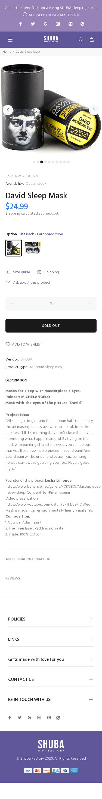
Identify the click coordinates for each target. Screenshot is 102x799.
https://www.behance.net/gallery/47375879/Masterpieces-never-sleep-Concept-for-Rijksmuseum (53, 490)
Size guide (21, 272)
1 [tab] (34, 162)
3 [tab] (41, 162)
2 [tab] (37, 162)
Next (94, 110)
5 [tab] (49, 162)
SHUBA (26, 359)
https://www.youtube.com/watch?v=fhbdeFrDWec (47, 505)
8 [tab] (60, 162)
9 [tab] (64, 162)
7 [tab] (56, 162)
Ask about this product (31, 283)
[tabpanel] (51, 107)
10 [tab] (68, 162)
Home (7, 52)
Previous (8, 110)
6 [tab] (53, 162)
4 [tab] (45, 162)
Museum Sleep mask (47, 367)
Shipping (12, 214)
